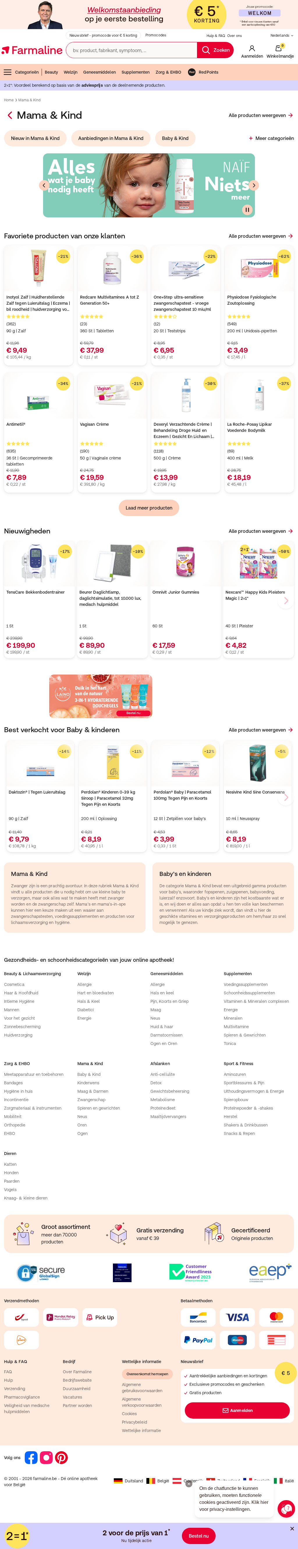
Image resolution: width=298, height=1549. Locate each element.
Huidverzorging (18, 1035)
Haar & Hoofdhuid (21, 993)
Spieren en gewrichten (98, 1108)
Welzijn (70, 72)
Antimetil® (15, 424)
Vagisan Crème (94, 424)
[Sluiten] (292, 1528)
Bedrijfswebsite (77, 1380)
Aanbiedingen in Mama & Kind (110, 138)
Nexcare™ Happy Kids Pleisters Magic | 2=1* (255, 595)
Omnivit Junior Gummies (175, 592)
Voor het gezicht (19, 1018)
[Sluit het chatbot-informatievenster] (188, 1483)
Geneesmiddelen (99, 72)
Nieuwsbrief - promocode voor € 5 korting (103, 35)
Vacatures (72, 1397)
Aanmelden (241, 1410)
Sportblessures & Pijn (244, 1082)
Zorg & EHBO (169, 72)
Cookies (129, 1413)
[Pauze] (247, 210)
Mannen (11, 1009)
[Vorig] (44, 185)
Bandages (13, 1082)
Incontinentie (16, 1099)
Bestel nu (199, 1536)
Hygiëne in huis (18, 1091)
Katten (10, 1164)
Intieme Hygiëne (19, 1001)
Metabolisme (162, 1099)
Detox (156, 1082)
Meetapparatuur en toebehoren (33, 1074)
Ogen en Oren (163, 1043)
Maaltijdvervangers (168, 1116)
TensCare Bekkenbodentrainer (35, 592)
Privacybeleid (134, 1422)
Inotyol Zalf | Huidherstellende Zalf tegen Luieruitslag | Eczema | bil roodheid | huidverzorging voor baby (38, 304)
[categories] (10, 115)
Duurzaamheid (76, 1388)
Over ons (234, 36)
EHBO (9, 1133)
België (163, 1481)
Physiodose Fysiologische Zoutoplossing (251, 300)
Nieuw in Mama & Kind (35, 138)
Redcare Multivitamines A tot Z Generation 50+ (109, 300)
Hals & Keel (88, 1001)
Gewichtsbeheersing (169, 1091)
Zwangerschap (91, 1099)
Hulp (8, 1380)
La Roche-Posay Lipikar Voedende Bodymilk (249, 427)
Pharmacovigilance (22, 1397)
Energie (84, 1018)
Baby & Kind (175, 138)
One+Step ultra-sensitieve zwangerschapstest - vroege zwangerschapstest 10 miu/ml (182, 303)
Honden (11, 1172)
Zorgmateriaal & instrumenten (32, 1108)
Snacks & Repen (239, 1133)
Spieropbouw (236, 1099)
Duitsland (134, 1481)
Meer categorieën (275, 138)
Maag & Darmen (93, 1091)
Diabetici (85, 1009)
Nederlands (280, 35)
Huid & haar (161, 1026)
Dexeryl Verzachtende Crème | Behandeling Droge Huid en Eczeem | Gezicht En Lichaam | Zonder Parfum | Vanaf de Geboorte (183, 431)
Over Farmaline (77, 1371)
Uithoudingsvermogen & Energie (254, 1091)
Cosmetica (14, 984)
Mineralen (233, 1018)
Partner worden (77, 1405)
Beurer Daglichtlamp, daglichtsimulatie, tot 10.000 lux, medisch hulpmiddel (110, 598)
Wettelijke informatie (141, 1430)
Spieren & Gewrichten (245, 1035)
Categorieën (27, 72)
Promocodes (156, 35)
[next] (286, 600)
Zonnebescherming (22, 1026)
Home (9, 100)
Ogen (82, 1133)
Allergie (84, 984)
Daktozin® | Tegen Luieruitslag (37, 792)
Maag (155, 1009)
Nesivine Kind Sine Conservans (255, 792)
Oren (82, 1125)
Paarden (12, 1181)
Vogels (10, 1189)
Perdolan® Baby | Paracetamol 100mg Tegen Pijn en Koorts (182, 795)
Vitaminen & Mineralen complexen (256, 1001)
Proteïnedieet (162, 1108)
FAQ (8, 1371)
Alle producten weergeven (257, 115)
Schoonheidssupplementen (249, 993)
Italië (289, 1481)
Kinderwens (88, 1082)
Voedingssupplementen (246, 984)
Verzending (14, 1388)
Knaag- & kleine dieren (26, 1198)
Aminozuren (235, 1074)
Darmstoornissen (166, 1035)
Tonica (230, 1043)
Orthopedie (14, 1125)
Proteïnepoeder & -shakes (248, 1108)
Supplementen (136, 72)
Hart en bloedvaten (95, 993)
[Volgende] (254, 185)
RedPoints (208, 72)
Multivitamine (236, 1026)
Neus (155, 1018)
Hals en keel (162, 993)
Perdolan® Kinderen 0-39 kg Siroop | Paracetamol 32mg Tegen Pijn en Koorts (108, 798)
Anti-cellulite (162, 1074)
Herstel (231, 1116)
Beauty (51, 72)
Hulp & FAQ (216, 36)
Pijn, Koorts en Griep (169, 1001)
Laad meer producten (149, 507)
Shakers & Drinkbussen (246, 1125)
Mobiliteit (13, 1116)
